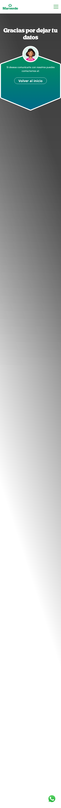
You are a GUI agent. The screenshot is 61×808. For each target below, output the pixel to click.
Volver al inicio (30, 81)
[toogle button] (56, 6)
